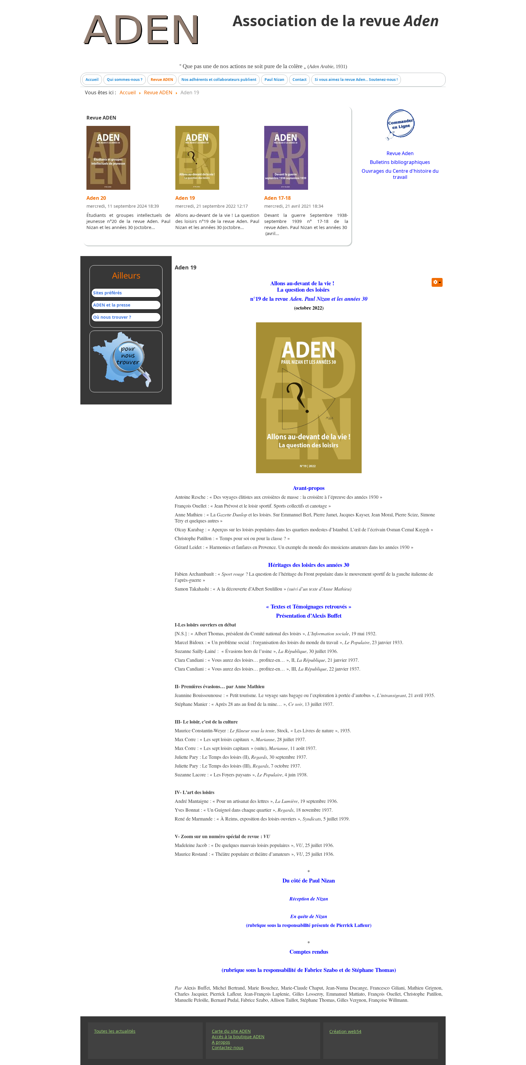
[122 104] (108, 159)
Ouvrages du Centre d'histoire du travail (400, 174)
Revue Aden (400, 153)
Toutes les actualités (114, 1031)
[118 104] (197, 159)
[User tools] (437, 282)
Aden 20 (96, 198)
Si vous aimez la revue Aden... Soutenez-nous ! (356, 79)
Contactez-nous (228, 1047)
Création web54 (345, 1031)
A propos (221, 1042)
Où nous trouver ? (112, 317)
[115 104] (286, 159)
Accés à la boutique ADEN (238, 1036)
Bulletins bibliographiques (400, 162)
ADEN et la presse (111, 305)
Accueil (92, 79)
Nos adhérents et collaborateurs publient (218, 79)
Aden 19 (185, 198)
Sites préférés (107, 293)
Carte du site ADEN (231, 1031)
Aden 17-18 (277, 198)
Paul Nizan (274, 79)
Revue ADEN (162, 79)
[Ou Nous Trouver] (122, 360)
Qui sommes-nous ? (124, 79)
